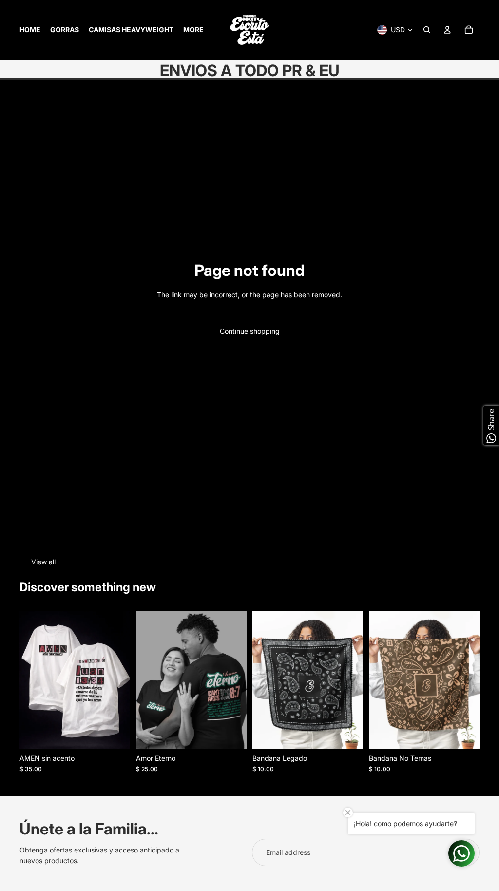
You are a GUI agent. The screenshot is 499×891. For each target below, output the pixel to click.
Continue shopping (250, 331)
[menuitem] (29, 29)
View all (43, 562)
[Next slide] (239, 680)
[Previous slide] (143, 680)
